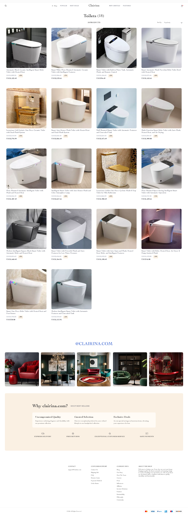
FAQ (92, 475)
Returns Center (95, 478)
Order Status (95, 483)
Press (118, 481)
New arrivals (114, 6)
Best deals (74, 6)
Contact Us (94, 470)
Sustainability (121, 494)
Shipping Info (95, 472)
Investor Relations (122, 489)
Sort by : (159, 22)
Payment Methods (96, 481)
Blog (118, 470)
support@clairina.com (74, 470)
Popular (63, 6)
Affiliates (119, 486)
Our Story (120, 472)
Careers (119, 478)
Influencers (120, 483)
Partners (119, 491)
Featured (127, 6)
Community (120, 500)
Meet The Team (121, 475)
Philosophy (120, 497)
